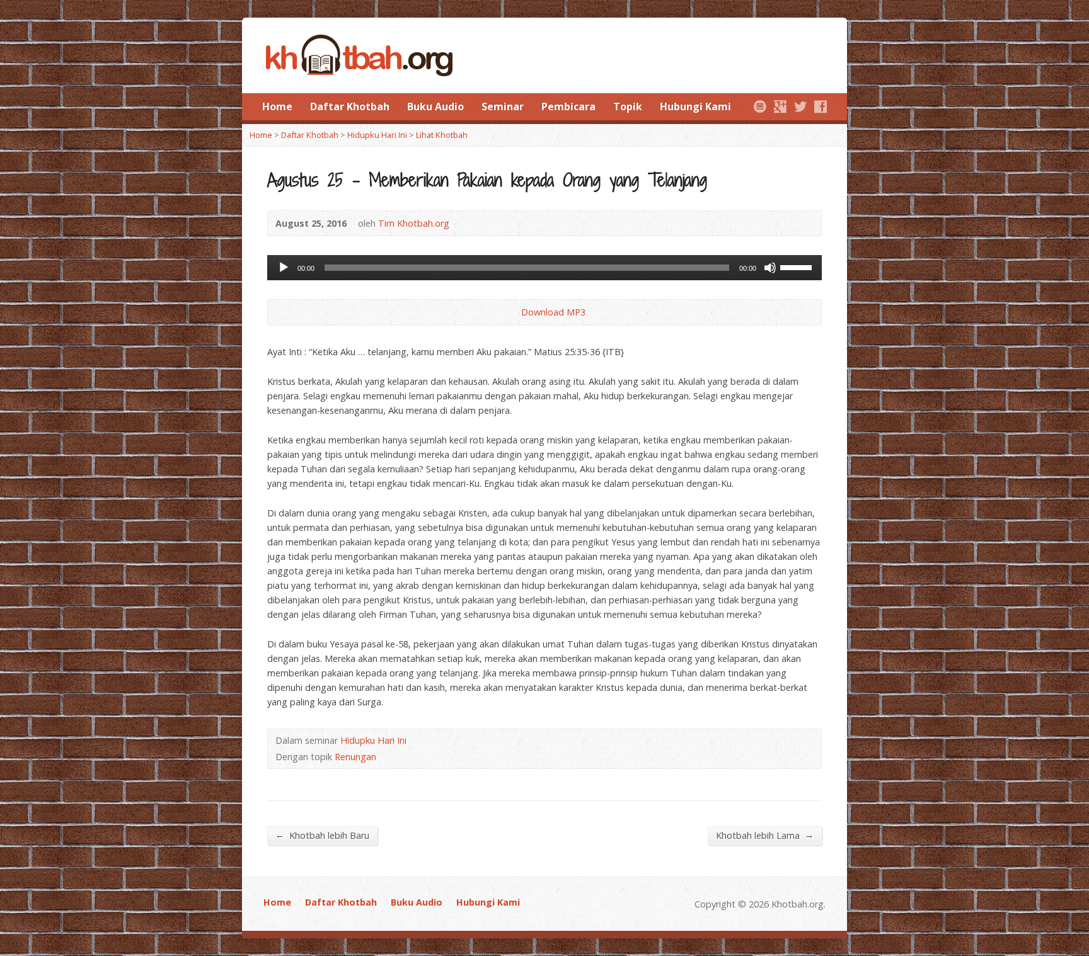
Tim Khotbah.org (413, 223)
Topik (627, 106)
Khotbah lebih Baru (322, 835)
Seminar (502, 106)
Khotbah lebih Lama (765, 835)
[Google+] (780, 106)
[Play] (283, 267)
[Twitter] (800, 106)
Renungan (355, 757)
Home (277, 106)
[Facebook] (820, 106)
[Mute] (770, 267)
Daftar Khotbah (349, 106)
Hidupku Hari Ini (377, 134)
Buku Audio (435, 106)
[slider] (797, 266)
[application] (544, 267)
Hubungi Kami (695, 106)
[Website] (760, 106)
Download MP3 (553, 312)
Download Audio (511, 312)
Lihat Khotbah (442, 134)
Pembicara (568, 106)
